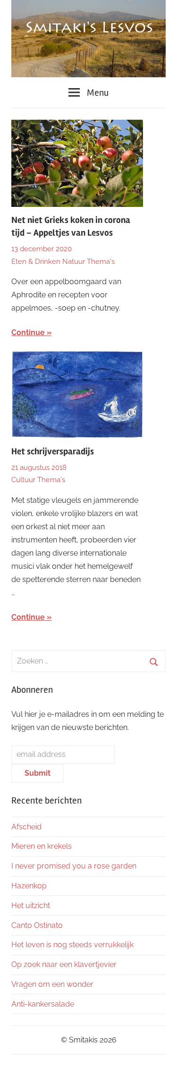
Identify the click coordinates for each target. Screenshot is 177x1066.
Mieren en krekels (41, 846)
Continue (28, 332)
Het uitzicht (30, 905)
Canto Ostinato (37, 925)
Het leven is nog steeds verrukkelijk (72, 944)
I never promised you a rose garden (73, 865)
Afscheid (26, 826)
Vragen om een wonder (52, 984)
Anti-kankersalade (42, 1004)
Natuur (73, 261)
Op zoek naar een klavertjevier (64, 964)
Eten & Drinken (35, 261)
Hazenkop (29, 885)
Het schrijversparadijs (52, 451)
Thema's (101, 261)
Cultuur (23, 480)
